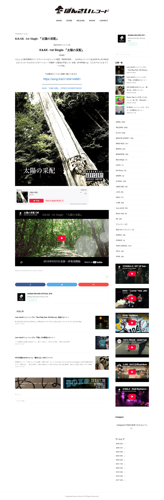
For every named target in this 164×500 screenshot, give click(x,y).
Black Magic (121, 160)
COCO (120, 165)
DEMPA (120, 176)
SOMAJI (121, 235)
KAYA (120, 197)
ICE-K (120, 251)
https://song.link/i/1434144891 (62, 79)
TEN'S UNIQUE (124, 246)
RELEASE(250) (26, 270)
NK (119, 219)
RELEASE (81, 20)
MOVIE (92, 20)
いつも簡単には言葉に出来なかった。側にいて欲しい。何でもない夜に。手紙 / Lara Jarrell (42, 342)
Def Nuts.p (121, 170)
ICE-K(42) (39, 270)
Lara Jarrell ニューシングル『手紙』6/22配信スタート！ (35, 337)
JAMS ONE (122, 186)
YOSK (120, 256)
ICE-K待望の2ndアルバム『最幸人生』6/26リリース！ (34, 357)
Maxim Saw (121, 213)
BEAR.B (120, 149)
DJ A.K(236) (33, 270)
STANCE (120, 240)
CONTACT (104, 20)
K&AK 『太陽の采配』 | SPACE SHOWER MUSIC (62, 88)
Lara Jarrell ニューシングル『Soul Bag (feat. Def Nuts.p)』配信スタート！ (42, 317)
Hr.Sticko (121, 181)
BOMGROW (122, 154)
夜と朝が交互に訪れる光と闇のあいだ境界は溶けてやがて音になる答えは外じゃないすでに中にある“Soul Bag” (48, 321)
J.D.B (120, 192)
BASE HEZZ (122, 143)
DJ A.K (120, 133)
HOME (59, 20)
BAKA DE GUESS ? (124, 138)
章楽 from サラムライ (125, 229)
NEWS (120, 122)
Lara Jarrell (122, 208)
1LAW (120, 202)
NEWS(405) (18, 270)
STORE (69, 20)
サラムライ (122, 224)
